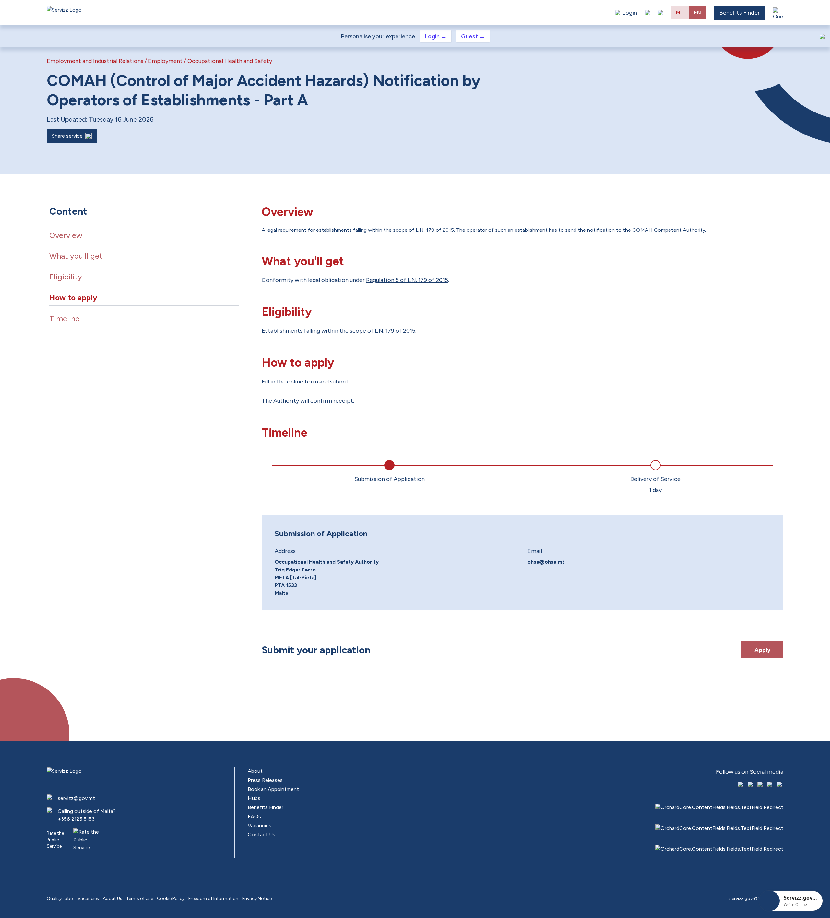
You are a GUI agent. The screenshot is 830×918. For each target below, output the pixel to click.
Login (436, 36)
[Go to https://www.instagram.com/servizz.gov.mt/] (751, 785)
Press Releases (265, 780)
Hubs (254, 798)
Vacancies (259, 825)
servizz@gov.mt (76, 798)
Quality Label (60, 898)
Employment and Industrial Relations (95, 61)
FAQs (254, 816)
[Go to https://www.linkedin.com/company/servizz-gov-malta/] (780, 785)
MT (680, 12)
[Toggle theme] (647, 12)
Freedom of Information (213, 898)
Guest (473, 36)
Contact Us (261, 834)
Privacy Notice (257, 898)
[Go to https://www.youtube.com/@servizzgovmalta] (770, 785)
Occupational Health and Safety (229, 61)
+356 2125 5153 (76, 819)
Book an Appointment (273, 789)
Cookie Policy (170, 898)
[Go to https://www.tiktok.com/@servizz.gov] (760, 785)
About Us (112, 898)
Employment (165, 61)
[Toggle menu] (778, 13)
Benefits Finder (739, 12)
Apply (762, 649)
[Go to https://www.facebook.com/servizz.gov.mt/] (741, 785)
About (255, 771)
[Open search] (660, 12)
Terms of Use (139, 898)
